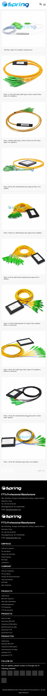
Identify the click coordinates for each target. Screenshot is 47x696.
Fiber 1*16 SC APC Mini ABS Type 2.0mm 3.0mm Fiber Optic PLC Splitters (23, 95)
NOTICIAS (4, 560)
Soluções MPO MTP (7, 644)
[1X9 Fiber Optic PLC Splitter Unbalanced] (23, 29)
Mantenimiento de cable (9, 627)
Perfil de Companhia (7, 571)
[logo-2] (19, 4)
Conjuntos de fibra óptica (9, 624)
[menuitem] (39, 4)
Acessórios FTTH (6, 655)
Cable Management (7, 604)
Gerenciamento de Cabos (9, 649)
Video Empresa (6, 557)
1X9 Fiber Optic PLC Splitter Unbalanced (18, 50)
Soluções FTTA (6, 652)
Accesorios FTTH (6, 633)
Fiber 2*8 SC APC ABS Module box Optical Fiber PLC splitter (22, 187)
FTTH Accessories (7, 610)
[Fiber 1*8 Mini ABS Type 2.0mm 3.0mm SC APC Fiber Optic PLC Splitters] (23, 120)
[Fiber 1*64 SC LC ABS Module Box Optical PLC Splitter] (23, 212)
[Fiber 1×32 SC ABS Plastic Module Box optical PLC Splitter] (23, 256)
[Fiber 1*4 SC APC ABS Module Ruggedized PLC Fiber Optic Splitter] (23, 395)
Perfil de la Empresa (7, 548)
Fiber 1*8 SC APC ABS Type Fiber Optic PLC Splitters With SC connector (22, 370)
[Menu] (44, 4)
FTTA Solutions (6, 607)
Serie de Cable (5, 618)
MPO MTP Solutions (7, 599)
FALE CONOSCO (6, 585)
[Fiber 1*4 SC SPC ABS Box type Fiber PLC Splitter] (23, 441)
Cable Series (5, 596)
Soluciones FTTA (6, 630)
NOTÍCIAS (4, 582)
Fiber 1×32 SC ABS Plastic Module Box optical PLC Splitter (21, 278)
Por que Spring (5, 574)
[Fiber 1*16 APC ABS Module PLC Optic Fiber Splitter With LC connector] (23, 302)
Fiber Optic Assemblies (8, 601)
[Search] (39, 4)
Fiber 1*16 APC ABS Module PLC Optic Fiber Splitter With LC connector (22, 324)
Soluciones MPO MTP (8, 621)
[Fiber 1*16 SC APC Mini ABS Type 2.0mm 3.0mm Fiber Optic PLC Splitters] (23, 73)
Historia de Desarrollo (8, 554)
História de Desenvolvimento (10, 577)
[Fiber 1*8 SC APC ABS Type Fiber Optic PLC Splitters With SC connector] (23, 349)
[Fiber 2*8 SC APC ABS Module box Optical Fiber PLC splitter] (23, 166)
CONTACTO (5, 563)
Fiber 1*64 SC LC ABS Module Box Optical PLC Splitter (23, 233)
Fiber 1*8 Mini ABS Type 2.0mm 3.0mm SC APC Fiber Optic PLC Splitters (22, 141)
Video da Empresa (7, 579)
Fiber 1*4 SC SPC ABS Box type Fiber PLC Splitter (21, 462)
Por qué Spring (5, 551)
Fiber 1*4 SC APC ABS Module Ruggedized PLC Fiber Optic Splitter (22, 416)
